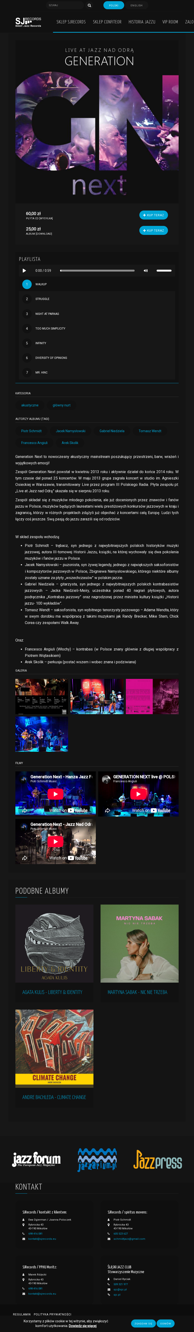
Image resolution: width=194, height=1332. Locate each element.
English (137, 5)
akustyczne (30, 405)
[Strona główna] (28, 22)
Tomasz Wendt (150, 431)
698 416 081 (35, 1233)
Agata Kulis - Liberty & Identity (52, 992)
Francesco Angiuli (34, 443)
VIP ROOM (170, 22)
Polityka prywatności (52, 1314)
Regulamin (22, 1314)
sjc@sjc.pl (120, 1289)
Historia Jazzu (142, 22)
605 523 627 (121, 1233)
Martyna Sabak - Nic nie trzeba (137, 992)
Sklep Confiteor (107, 22)
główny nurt (62, 405)
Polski (114, 5)
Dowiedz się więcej (83, 1326)
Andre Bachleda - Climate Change (54, 1097)
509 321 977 (121, 1284)
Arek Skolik (70, 443)
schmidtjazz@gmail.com (129, 1238)
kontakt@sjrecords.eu (42, 1238)
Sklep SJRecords (71, 22)
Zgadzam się (143, 1323)
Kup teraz (155, 215)
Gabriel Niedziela (112, 431)
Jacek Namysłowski (70, 431)
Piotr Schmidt (31, 431)
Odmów (165, 1323)
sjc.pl (117, 1294)
